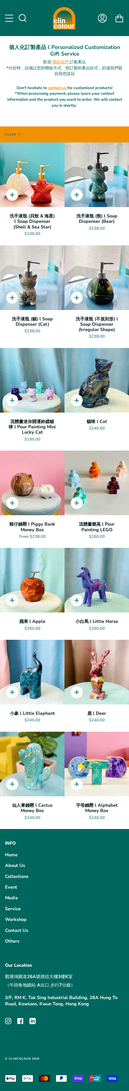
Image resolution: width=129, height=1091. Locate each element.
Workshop (16, 919)
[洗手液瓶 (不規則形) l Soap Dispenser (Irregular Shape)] (96, 277)
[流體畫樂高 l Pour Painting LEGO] (96, 483)
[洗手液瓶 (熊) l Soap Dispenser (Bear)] (96, 174)
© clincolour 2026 (22, 1059)
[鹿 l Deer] (96, 672)
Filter (10, 134)
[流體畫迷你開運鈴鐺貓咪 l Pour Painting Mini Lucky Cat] (32, 380)
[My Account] (102, 18)
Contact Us (16, 930)
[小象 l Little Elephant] (32, 672)
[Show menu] (9, 18)
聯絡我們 (60, 62)
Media (11, 898)
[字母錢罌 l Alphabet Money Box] (96, 764)
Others (12, 941)
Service (13, 909)
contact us (57, 87)
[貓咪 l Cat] (96, 380)
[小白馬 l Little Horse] (96, 580)
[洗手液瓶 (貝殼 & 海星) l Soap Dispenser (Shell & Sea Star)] (32, 174)
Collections (16, 876)
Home (11, 855)
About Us (15, 865)
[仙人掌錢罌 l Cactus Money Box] (32, 764)
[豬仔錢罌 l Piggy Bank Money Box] (32, 483)
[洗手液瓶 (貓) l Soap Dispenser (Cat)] (32, 277)
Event (11, 887)
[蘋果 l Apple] (32, 580)
